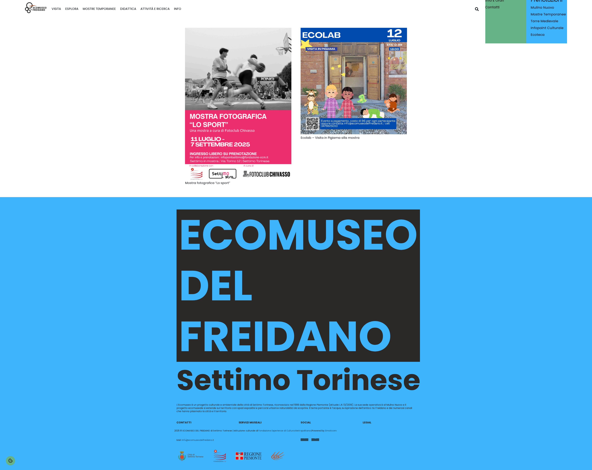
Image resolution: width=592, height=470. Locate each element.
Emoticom (331, 430)
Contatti (492, 7)
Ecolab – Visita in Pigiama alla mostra (330, 138)
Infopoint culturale (547, 27)
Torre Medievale (544, 21)
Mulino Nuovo (542, 7)
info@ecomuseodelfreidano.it (198, 440)
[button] (63, 9)
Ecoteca (538, 34)
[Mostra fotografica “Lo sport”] (238, 30)
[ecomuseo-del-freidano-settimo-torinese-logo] (35, 7)
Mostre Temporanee (548, 14)
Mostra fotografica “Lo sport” (207, 183)
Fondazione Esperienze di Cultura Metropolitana (285, 430)
